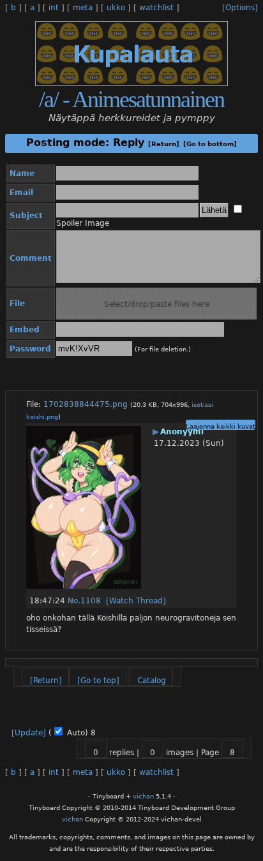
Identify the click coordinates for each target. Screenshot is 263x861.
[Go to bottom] (210, 143)
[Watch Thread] (136, 600)
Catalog (151, 680)
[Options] (240, 7)
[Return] (163, 143)
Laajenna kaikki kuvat (220, 426)
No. (74, 600)
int (54, 7)
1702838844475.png (85, 404)
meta (83, 7)
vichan (143, 796)
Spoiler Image (82, 223)
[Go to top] (98, 680)
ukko (116, 7)
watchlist (156, 7)
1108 (90, 600)
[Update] (28, 732)
